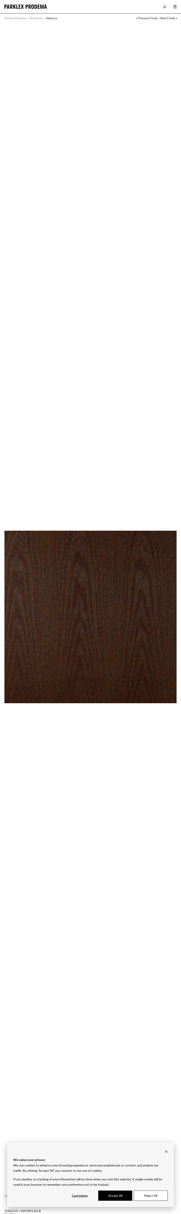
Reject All (150, 1195)
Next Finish (167, 18)
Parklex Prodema (15, 18)
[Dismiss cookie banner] (166, 1151)
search (165, 6)
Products (36, 18)
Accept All (115, 1195)
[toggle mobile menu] (175, 6)
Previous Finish (148, 18)
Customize (80, 1195)
